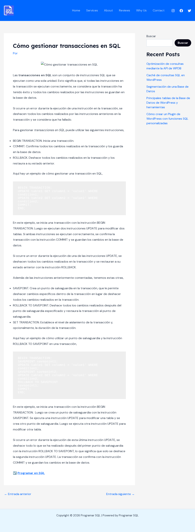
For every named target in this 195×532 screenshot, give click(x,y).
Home (76, 10)
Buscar (151, 36)
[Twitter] (189, 10)
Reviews (124, 10)
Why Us (141, 10)
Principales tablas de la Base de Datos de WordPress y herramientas (168, 102)
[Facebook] (181, 10)
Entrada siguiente (120, 494)
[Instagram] (173, 10)
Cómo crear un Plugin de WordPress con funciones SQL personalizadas (167, 118)
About (108, 10)
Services (92, 10)
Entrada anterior (17, 494)
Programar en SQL (31, 473)
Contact (159, 10)
